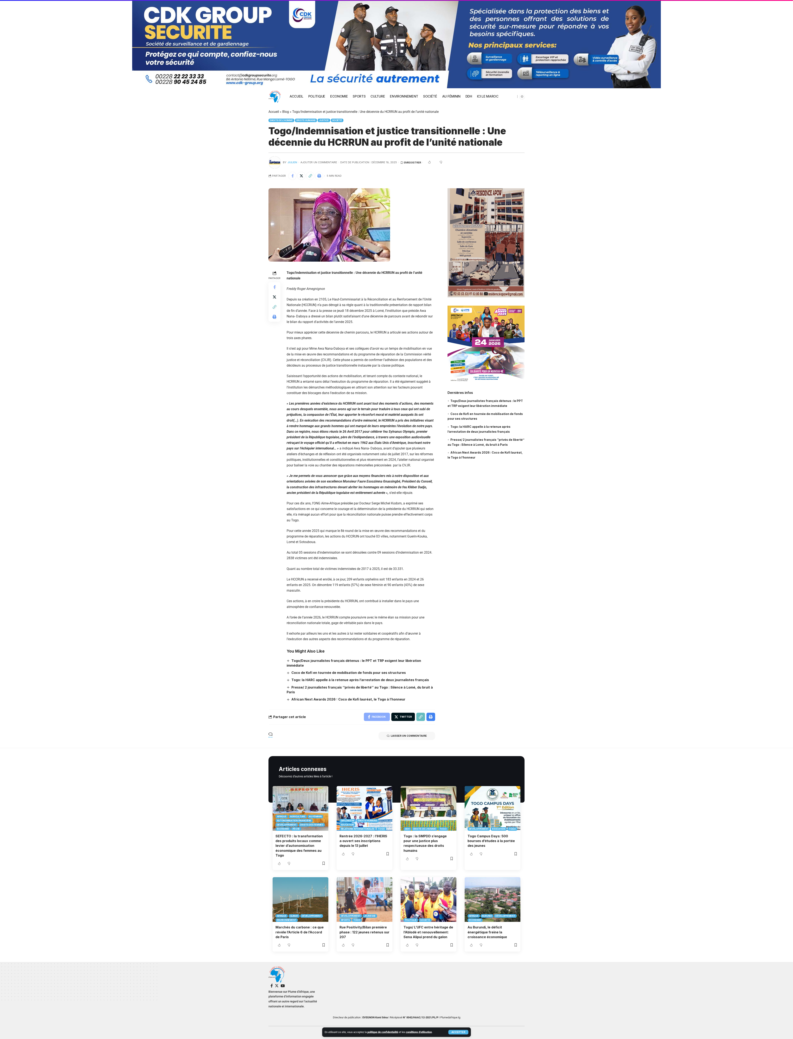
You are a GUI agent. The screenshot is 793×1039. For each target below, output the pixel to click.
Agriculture (297, 816)
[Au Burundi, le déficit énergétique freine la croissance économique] (492, 899)
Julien (292, 162)
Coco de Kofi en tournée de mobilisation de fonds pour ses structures (348, 673)
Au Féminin (315, 816)
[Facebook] (271, 986)
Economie (283, 828)
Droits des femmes (311, 824)
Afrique (281, 816)
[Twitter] (277, 986)
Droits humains (306, 120)
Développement (287, 824)
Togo (381, 828)
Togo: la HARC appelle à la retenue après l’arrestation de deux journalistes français (360, 680)
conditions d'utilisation (419, 1032)
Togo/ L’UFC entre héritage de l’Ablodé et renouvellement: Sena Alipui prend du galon (428, 932)
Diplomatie (348, 820)
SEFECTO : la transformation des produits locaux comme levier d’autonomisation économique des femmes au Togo (299, 845)
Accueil (273, 112)
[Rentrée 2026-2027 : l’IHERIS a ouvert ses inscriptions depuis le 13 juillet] (364, 808)
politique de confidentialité (382, 1032)
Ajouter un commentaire (318, 162)
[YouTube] (283, 986)
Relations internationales (358, 828)
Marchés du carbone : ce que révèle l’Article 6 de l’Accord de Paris (299, 932)
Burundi (487, 915)
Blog (285, 112)
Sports (345, 920)
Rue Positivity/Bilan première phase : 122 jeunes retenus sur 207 (364, 932)
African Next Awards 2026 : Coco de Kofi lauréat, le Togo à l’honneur (348, 699)
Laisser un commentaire (409, 735)
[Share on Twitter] (301, 176)
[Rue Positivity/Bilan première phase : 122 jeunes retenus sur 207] (364, 899)
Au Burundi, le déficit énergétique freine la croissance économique (487, 932)
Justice (324, 120)
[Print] (319, 176)
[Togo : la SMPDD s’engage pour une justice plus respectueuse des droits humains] (428, 808)
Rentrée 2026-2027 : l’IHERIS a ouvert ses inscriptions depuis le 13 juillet (363, 841)
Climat (294, 915)
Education (347, 824)
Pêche (296, 828)
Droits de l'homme (281, 120)
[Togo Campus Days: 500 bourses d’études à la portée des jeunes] (492, 808)
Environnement (287, 920)
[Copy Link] (310, 176)
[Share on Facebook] (292, 176)
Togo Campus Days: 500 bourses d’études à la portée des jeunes (491, 841)
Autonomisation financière (294, 820)
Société (337, 120)
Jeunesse (370, 915)
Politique (411, 920)
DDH (407, 828)
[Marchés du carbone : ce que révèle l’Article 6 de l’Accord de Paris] (300, 899)
